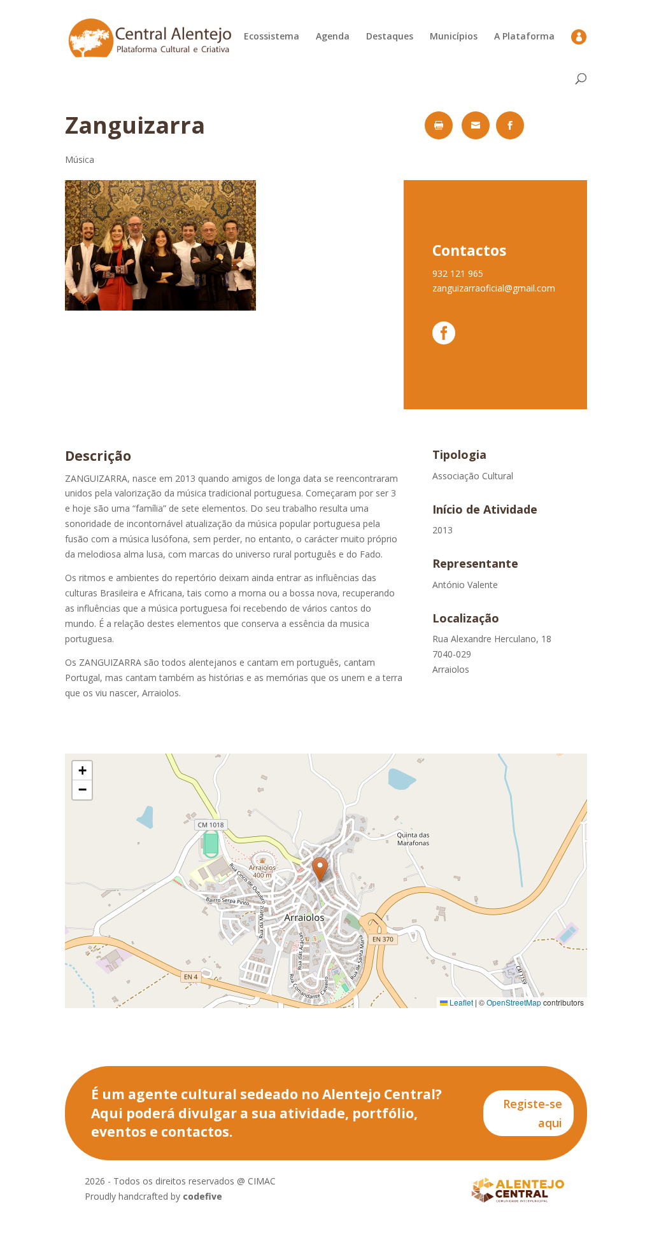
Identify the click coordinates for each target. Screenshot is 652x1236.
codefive (202, 1196)
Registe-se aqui (532, 1113)
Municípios (454, 37)
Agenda (333, 37)
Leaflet (460, 1002)
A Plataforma (524, 37)
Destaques (389, 37)
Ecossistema (271, 37)
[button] (320, 870)
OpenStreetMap (513, 1002)
